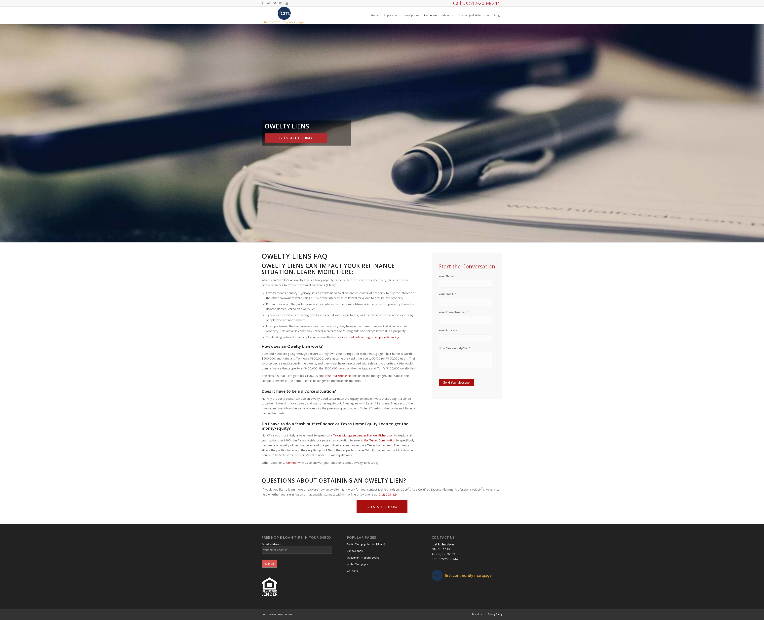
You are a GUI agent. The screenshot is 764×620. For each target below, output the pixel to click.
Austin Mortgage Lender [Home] (366, 544)
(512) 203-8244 (389, 494)
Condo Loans (355, 551)
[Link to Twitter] (275, 3)
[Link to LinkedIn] (269, 3)
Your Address (448, 330)
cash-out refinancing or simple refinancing (370, 337)
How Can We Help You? (454, 348)
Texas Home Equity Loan (364, 424)
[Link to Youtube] (287, 3)
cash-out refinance (338, 376)
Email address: (271, 544)
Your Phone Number (454, 312)
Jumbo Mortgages (357, 564)
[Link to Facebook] (263, 3)
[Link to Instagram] (281, 3)
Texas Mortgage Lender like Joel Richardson (363, 435)
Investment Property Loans (363, 557)
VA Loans (352, 571)
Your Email (447, 294)
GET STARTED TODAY (295, 138)
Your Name (448, 276)
